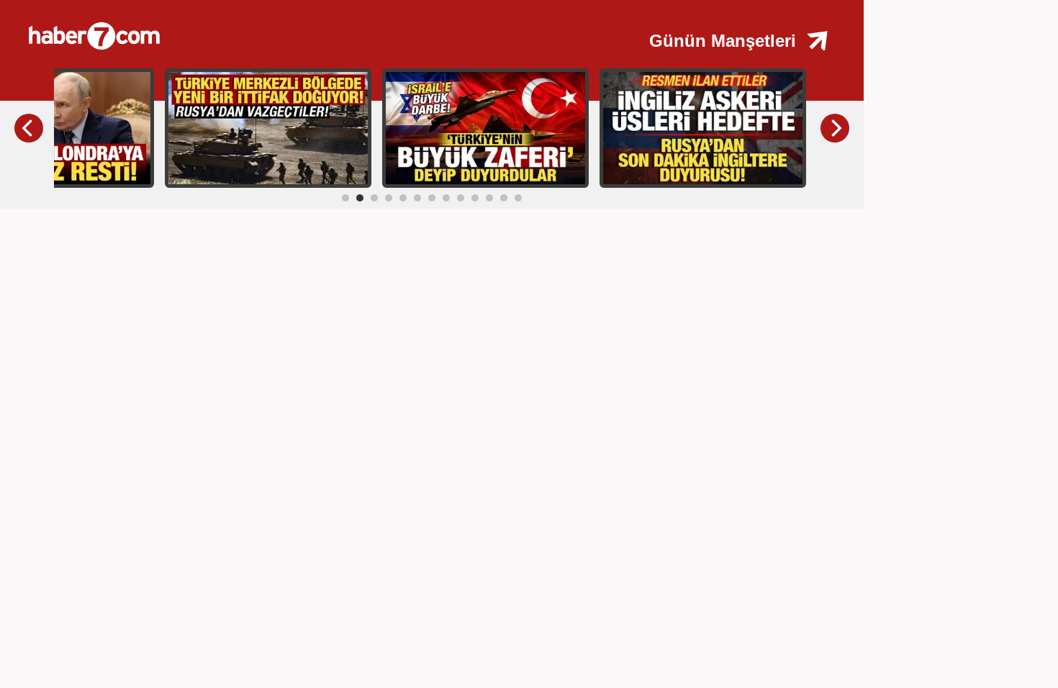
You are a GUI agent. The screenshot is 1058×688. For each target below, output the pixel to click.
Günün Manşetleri (722, 40)
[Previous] (28, 128)
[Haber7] (259, 29)
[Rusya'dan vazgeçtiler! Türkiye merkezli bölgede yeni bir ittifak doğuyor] (268, 127)
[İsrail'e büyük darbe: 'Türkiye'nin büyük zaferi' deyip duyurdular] (485, 127)
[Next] (834, 128)
